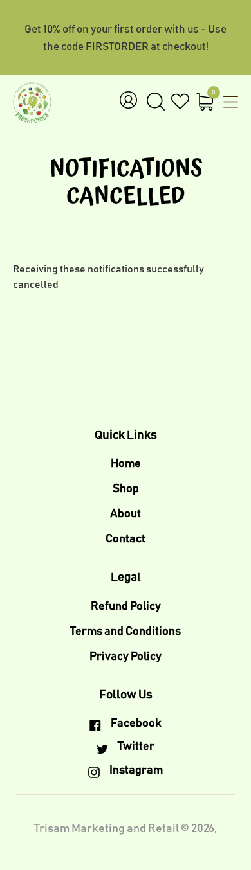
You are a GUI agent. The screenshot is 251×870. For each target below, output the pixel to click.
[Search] (156, 102)
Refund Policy (126, 606)
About (125, 514)
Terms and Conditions (125, 631)
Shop (126, 489)
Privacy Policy (125, 656)
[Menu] (227, 104)
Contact (125, 539)
